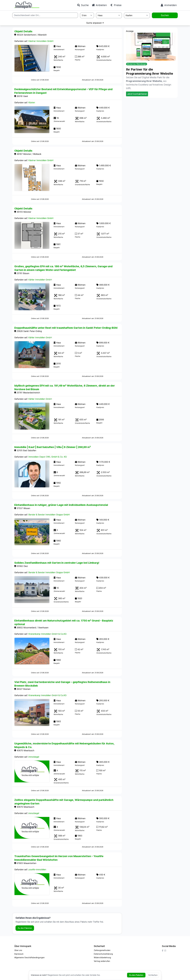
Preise (117, 5)
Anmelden (170, 5)
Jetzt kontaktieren (137, 94)
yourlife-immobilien (37, 869)
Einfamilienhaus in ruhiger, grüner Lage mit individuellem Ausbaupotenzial (61, 504)
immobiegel (33, 756)
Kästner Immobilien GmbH (40, 41)
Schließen (153, 975)
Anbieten (101, 5)
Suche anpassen (94, 23)
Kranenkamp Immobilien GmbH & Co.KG (47, 634)
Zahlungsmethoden (102, 950)
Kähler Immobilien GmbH (40, 279)
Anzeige (130, 31)
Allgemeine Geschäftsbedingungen (29, 957)
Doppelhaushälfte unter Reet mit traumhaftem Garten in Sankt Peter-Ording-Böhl (65, 327)
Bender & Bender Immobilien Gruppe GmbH (49, 514)
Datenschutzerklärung (103, 954)
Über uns (18, 950)
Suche (84, 5)
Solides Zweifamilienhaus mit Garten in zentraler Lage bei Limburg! (56, 562)
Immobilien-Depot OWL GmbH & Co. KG (47, 456)
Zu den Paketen (25, 928)
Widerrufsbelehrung (102, 957)
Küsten (31, 102)
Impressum (18, 954)
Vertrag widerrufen (102, 961)
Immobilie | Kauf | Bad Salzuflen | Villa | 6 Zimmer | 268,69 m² (52, 447)
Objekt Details (23, 31)
